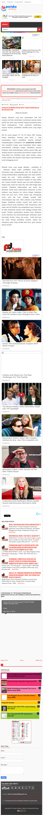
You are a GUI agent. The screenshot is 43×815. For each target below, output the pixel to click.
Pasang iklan (9, 800)
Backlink (20, 800)
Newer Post (4, 660)
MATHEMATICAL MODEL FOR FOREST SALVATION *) (24, 536)
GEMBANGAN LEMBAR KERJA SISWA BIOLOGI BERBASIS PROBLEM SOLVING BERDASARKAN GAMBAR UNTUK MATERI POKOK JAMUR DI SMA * (24, 561)
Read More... (13, 532)
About (3, 2)
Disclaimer (28, 2)
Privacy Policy (19, 2)
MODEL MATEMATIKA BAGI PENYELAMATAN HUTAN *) (25, 525)
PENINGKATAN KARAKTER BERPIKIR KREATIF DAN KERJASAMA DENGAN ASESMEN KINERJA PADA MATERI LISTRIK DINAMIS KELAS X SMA (23, 547)
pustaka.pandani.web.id (8, 91)
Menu (6, 24)
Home (22, 660)
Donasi (15, 800)
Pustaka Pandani (17, 808)
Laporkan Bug (33, 800)
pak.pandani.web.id (24, 92)
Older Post (39, 660)
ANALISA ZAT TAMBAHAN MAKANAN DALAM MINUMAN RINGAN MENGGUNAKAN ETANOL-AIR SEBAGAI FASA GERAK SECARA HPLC (25, 575)
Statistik (26, 800)
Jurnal (22, 104)
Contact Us (10, 2)
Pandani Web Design (33, 808)
